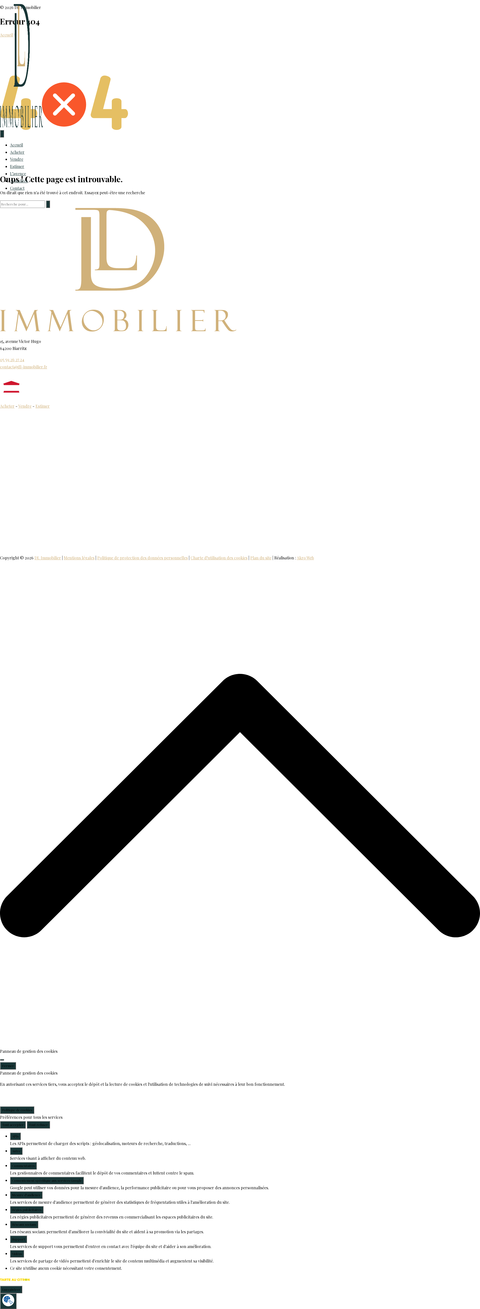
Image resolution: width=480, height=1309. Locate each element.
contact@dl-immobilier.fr (23, 366)
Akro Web (305, 557)
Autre (16, 1151)
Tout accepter (13, 1125)
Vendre (16, 159)
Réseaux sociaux (24, 1224)
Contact (17, 188)
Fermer (8, 1066)
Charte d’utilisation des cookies (219, 557)
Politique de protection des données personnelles (142, 557)
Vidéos (17, 1254)
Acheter (17, 152)
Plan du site (261, 557)
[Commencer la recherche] (48, 204)
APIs (15, 1136)
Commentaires (23, 1166)
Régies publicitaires (27, 1210)
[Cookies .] (8, 1301)
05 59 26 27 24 (12, 359)
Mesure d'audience (26, 1195)
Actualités (19, 180)
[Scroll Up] (240, 1044)
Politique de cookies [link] (17, 1110)
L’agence (18, 173)
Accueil (16, 144)
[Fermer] (2, 1060)
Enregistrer (11, 1289)
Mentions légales (79, 557)
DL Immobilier (47, 557)
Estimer (17, 166)
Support (18, 1239)
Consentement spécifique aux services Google (47, 1180)
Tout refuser (38, 1125)
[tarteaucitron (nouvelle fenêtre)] (15, 1282)
